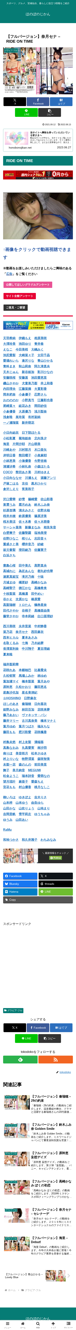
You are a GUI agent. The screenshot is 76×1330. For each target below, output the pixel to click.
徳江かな (25, 588)
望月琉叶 (9, 781)
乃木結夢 (37, 643)
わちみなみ (48, 839)
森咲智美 (43, 759)
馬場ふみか (26, 675)
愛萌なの (43, 776)
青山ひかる (45, 360)
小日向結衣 (11, 432)
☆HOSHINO (12, 698)
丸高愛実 (28, 747)
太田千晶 (43, 355)
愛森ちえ (37, 781)
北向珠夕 (40, 438)
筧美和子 (28, 489)
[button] (49, 112)
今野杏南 (40, 460)
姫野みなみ (11, 709)
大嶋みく (37, 349)
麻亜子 (23, 781)
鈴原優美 (25, 516)
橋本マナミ (48, 720)
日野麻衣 (30, 698)
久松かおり (23, 686)
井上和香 (47, 383)
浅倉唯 (7, 417)
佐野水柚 (43, 510)
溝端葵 (39, 742)
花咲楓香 (40, 732)
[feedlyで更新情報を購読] (20, 1059)
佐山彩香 (47, 499)
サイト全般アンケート (19, 295)
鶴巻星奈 (40, 604)
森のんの (25, 764)
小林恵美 (9, 460)
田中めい (37, 593)
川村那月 (25, 449)
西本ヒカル (11, 637)
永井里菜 (25, 626)
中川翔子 (28, 648)
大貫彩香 (40, 388)
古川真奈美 (29, 720)
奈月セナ (22, 631)
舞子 (6, 770)
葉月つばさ (26, 726)
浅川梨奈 (40, 411)
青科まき (9, 366)
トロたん (25, 604)
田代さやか (11, 610)
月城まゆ (9, 582)
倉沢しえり (11, 489)
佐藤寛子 (40, 549)
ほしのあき (11, 704)
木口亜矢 (40, 449)
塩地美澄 (40, 532)
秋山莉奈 (25, 366)
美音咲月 (22, 753)
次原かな (22, 599)
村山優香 (25, 787)
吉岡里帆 (9, 814)
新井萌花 (28, 422)
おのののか (11, 400)
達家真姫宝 (11, 576)
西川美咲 (9, 626)
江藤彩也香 (45, 400)
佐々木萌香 (42, 521)
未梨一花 (9, 764)
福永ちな (43, 726)
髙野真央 (40, 565)
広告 (9, 274)
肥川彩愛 (25, 732)
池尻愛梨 (9, 355)
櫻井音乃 (28, 544)
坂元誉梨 (9, 549)
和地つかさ (11, 839)
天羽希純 (9, 338)
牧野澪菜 (28, 759)
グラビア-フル (14, 1010)
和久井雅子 (29, 839)
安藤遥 (23, 377)
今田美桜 (22, 349)
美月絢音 (18, 770)
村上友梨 (25, 742)
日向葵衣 (40, 704)
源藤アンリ (48, 477)
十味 (40, 576)
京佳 (25, 483)
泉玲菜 (20, 417)
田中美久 (25, 565)
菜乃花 (7, 631)
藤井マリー (11, 720)
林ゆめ (42, 675)
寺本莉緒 (28, 616)
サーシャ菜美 (12, 527)
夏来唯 (7, 654)
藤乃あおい (11, 715)
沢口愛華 (9, 499)
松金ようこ (11, 776)
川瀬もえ (31, 477)
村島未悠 (9, 742)
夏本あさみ (29, 637)
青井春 (39, 343)
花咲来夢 (43, 709)
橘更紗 (23, 582)
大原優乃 (25, 411)
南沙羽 (42, 747)
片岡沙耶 (18, 444)
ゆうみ (7, 819)
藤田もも (9, 732)
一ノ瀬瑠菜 (11, 422)
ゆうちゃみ (42, 814)
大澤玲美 (9, 343)
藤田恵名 (40, 686)
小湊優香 (25, 460)
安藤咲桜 (9, 377)
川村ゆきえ (42, 472)
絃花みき (25, 405)
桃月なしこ (42, 787)
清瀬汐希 (9, 466)
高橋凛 (23, 593)
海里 (6, 444)
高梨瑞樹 (9, 604)
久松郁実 (9, 675)
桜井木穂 (9, 516)
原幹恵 (7, 686)
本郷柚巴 (25, 670)
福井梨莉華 (11, 664)
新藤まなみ (33, 527)
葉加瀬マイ (11, 681)
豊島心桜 (9, 565)
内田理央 (9, 388)
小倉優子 (25, 394)
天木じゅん (11, 372)
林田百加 (28, 709)
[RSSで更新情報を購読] (55, 1059)
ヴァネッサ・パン (34, 715)
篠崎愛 (32, 499)
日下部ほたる (31, 432)
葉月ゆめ (9, 726)
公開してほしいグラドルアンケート (28, 284)
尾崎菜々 (9, 405)
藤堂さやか (11, 616)
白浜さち (9, 555)
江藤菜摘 (25, 388)
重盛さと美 (11, 544)
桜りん (26, 538)
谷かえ (7, 599)
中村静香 (40, 626)
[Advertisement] (38, 965)
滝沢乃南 (28, 576)
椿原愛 (36, 599)
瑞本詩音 (28, 776)
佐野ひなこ (11, 538)
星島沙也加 (11, 692)
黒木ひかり (39, 483)
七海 (25, 643)
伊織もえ (25, 338)
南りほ (7, 753)
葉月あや (43, 681)
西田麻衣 (37, 631)
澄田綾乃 (25, 549)
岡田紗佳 (40, 405)
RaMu (7, 829)
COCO (7, 472)
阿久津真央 (42, 366)
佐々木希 (25, 521)
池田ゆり (25, 343)
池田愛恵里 (39, 377)
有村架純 (34, 417)
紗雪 (22, 499)
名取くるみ (11, 643)
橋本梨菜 (28, 681)
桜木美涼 (9, 521)
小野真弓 (28, 400)
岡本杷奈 (9, 394)
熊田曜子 (25, 455)
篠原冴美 (40, 516)
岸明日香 (9, 455)
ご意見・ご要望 (15, 307)
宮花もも (9, 787)
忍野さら (40, 394)
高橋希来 (40, 588)
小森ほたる (42, 466)
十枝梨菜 (9, 593)
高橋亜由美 (42, 610)
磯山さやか (11, 383)
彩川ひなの (45, 372)
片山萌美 (34, 444)
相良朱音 (50, 527)
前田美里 (40, 764)
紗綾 (40, 544)
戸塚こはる (11, 483)
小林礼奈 (25, 466)
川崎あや (9, 449)
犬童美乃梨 (29, 383)
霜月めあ (25, 504)
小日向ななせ (12, 477)
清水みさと (26, 510)
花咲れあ (9, 670)
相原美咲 (40, 338)
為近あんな (26, 571)
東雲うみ (9, 504)
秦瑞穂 (26, 704)
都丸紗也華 (45, 571)
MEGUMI (34, 770)
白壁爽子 (9, 532)
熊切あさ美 (23, 472)
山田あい (22, 819)
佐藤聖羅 (25, 532)
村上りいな (11, 759)
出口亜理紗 (45, 616)
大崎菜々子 (26, 355)
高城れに (9, 571)
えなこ (7, 349)
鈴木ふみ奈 (42, 504)
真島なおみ (11, 747)
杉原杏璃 (9, 510)
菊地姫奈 (25, 438)
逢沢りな (28, 360)
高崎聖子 (9, 588)
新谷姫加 (28, 372)
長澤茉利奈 (11, 648)
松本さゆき (39, 753)
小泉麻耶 (40, 455)
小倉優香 (9, 411)
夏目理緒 (43, 648)
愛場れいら (11, 360)
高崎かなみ (39, 582)
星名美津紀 (29, 692)
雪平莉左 (25, 814)
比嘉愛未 (40, 670)
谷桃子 (26, 610)
